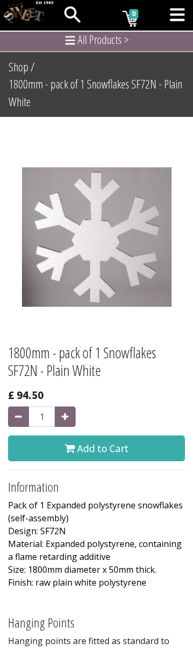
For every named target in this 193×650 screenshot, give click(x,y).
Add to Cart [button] (102, 448)
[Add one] (65, 417)
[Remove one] (18, 417)
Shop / (22, 67)
